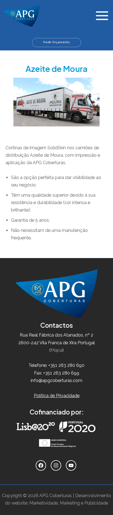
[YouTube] (72, 465)
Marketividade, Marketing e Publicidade (68, 503)
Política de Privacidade (57, 395)
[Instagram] (57, 465)
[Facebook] (41, 465)
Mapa (56, 350)
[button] (56, 42)
